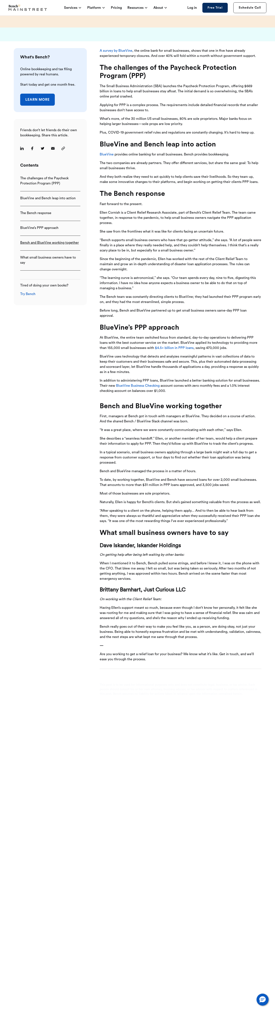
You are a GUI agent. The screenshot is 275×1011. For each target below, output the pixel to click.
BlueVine (107, 154)
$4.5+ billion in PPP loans (174, 348)
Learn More (37, 99)
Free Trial (215, 7)
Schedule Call (250, 7)
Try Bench (27, 294)
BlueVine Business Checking (138, 385)
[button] (263, 1000)
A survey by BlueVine (116, 50)
